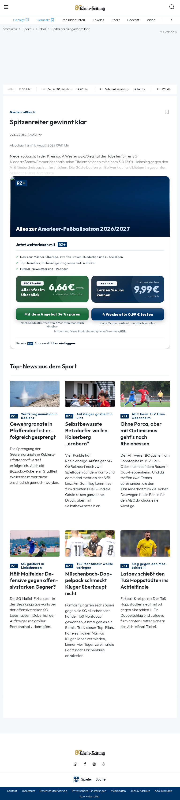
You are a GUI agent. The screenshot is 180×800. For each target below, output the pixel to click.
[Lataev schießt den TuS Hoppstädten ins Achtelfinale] (145, 543)
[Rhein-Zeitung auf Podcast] (103, 764)
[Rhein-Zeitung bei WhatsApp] (75, 764)
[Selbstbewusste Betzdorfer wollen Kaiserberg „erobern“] (90, 393)
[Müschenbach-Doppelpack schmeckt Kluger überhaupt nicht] (90, 543)
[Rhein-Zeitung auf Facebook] (84, 764)
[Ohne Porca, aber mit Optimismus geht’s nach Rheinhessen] (145, 393)
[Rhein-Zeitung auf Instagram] (94, 764)
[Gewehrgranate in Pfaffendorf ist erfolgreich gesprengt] (35, 393)
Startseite (10, 29)
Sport (26, 29)
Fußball (41, 29)
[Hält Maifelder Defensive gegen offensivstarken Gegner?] (35, 543)
